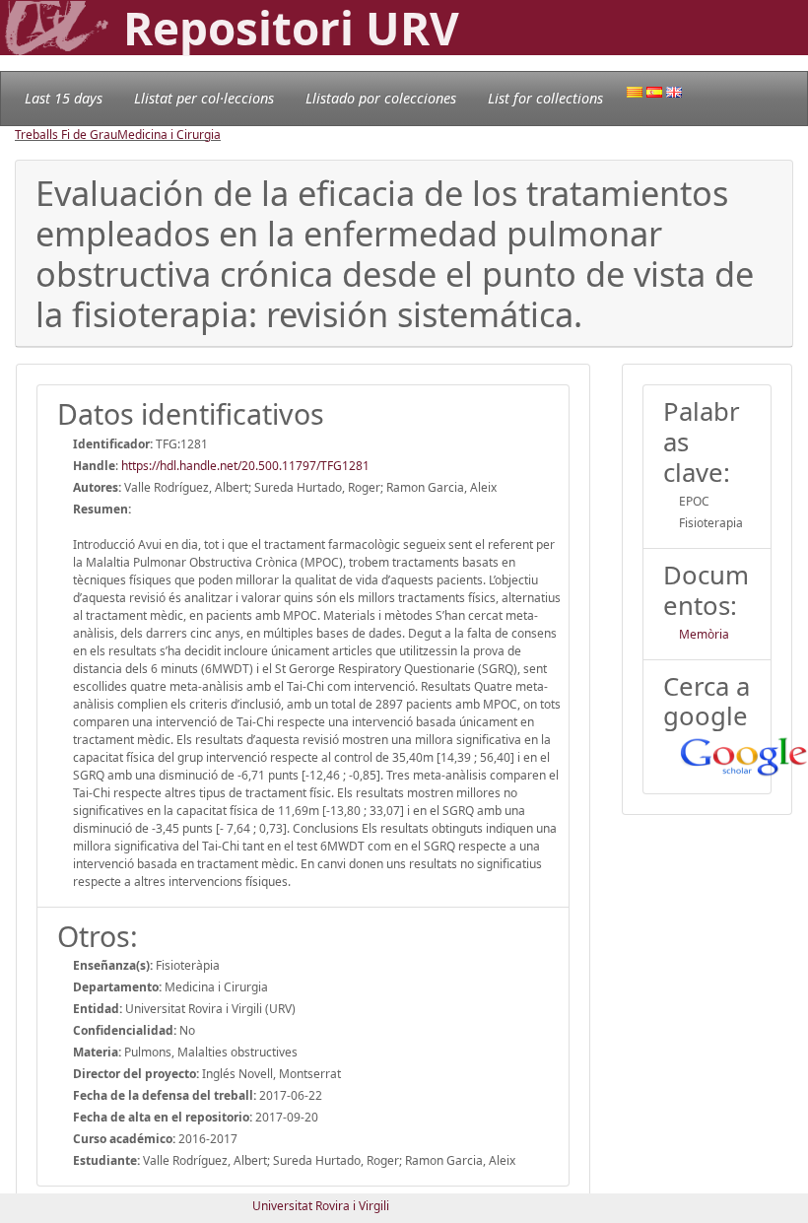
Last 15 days (63, 98)
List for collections (545, 98)
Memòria (704, 634)
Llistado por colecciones (380, 98)
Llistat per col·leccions (204, 98)
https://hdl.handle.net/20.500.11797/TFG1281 (245, 465)
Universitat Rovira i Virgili (320, 1205)
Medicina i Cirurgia (169, 134)
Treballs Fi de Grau (66, 134)
